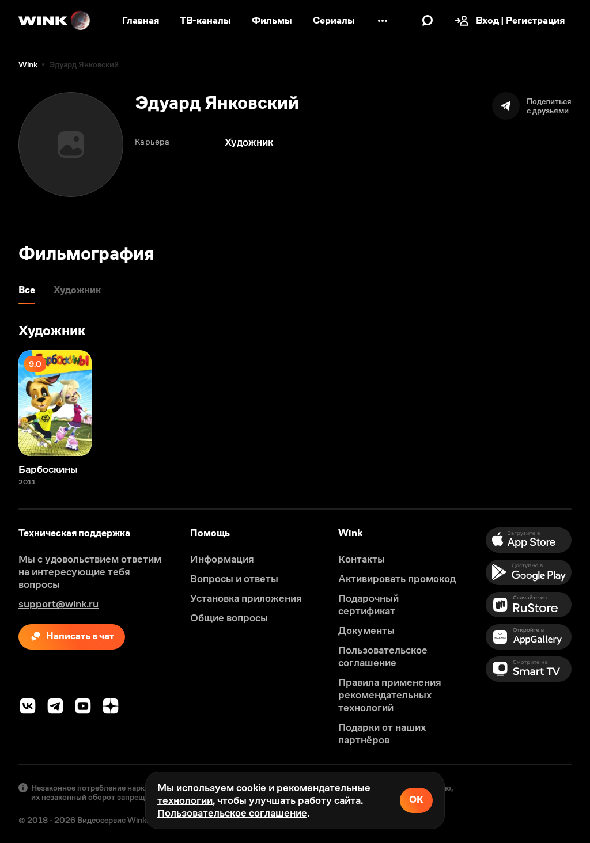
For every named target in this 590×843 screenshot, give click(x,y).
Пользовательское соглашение (232, 813)
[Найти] (427, 21)
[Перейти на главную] (54, 20)
